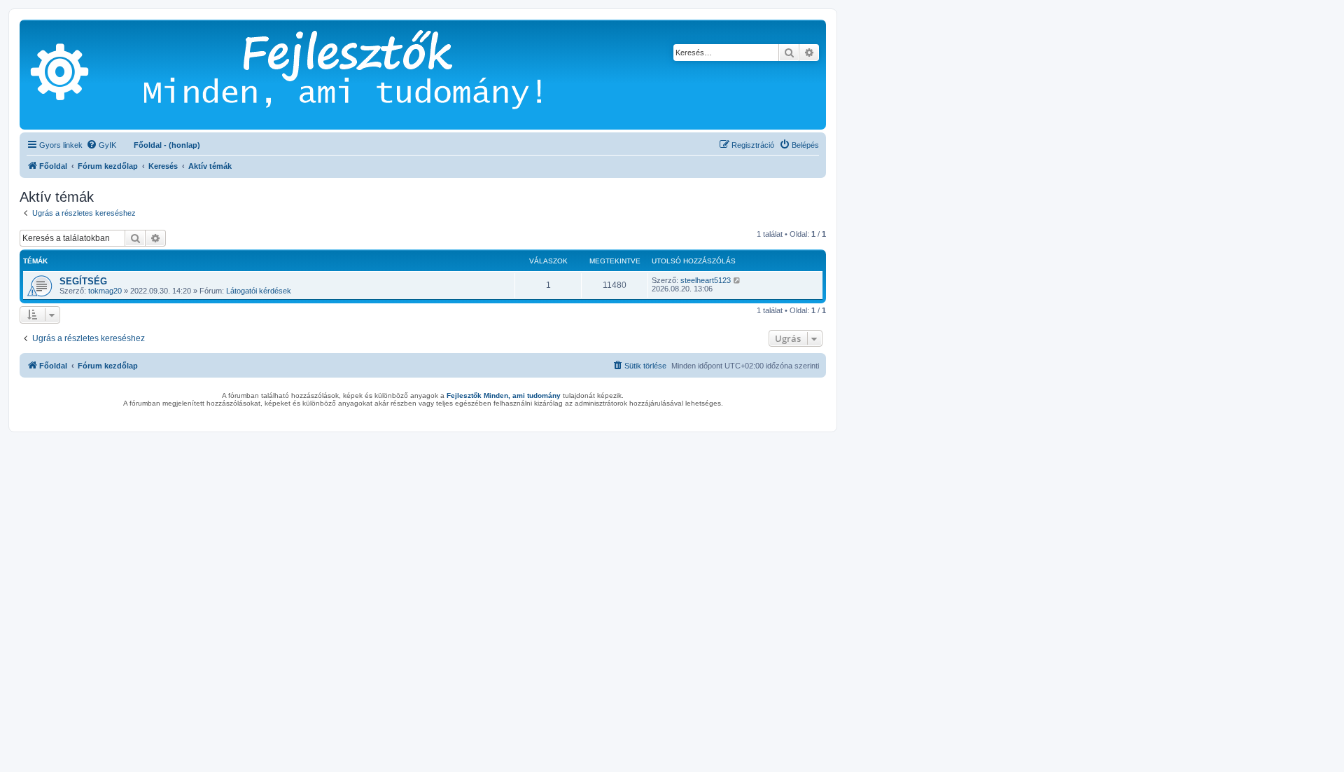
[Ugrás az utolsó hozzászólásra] (737, 280)
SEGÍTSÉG (83, 281)
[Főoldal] (363, 74)
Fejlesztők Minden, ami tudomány (504, 395)
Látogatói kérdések (258, 291)
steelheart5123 (705, 280)
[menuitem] (101, 145)
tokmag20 (105, 291)
